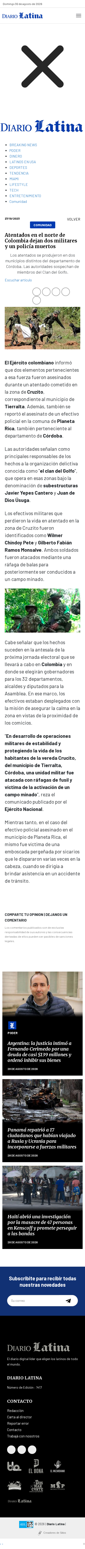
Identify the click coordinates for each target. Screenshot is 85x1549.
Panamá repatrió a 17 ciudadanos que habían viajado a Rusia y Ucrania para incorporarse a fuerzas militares (42, 1138)
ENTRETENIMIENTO (25, 196)
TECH (13, 190)
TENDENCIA (19, 173)
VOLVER (73, 219)
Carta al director (19, 1417)
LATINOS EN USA (22, 162)
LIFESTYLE (18, 184)
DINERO (15, 156)
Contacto (14, 1430)
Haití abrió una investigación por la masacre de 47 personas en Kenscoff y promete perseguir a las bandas (42, 1225)
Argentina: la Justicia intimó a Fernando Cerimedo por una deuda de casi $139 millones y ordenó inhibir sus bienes (40, 1051)
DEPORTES (18, 167)
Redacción (15, 1410)
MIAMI (14, 179)
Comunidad (18, 201)
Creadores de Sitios (54, 1532)
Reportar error (18, 1423)
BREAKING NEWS (23, 145)
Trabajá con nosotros (23, 1436)
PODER (15, 150)
